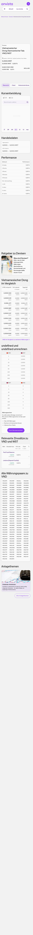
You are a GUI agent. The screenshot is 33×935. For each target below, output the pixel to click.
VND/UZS (11, 556)
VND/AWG (26, 483)
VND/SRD (19, 547)
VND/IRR (11, 507)
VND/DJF (26, 496)
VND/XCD (4, 534)
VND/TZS (11, 550)
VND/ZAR (26, 545)
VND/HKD (11, 505)
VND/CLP (19, 494)
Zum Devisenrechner (16, 430)
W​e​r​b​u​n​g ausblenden (22, 29)
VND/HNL (4, 505)
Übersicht (6, 85)
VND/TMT (4, 554)
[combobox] (15, 102)
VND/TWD (12, 530)
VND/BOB (11, 489)
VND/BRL (26, 489)
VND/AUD (11, 485)
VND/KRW (12, 547)
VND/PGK (26, 534)
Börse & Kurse (4, 16)
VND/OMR (26, 532)
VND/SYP (4, 550)
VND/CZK (11, 552)
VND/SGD (26, 543)
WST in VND (27, 68)
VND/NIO (26, 530)
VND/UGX (11, 554)
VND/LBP (4, 521)
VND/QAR (11, 514)
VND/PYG (4, 536)
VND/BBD (11, 487)
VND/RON (11, 538)
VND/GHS (19, 501)
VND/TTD (4, 552)
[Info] (4, 98)
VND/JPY (11, 509)
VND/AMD (19, 483)
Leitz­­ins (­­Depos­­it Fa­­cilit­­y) (11, 460)
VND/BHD (26, 485)
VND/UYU (4, 556)
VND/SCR (11, 543)
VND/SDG (4, 547)
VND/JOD (26, 509)
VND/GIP (26, 501)
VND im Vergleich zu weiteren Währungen (15, 339)
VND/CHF (26, 541)
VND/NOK (19, 532)
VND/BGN (19, 492)
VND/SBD (26, 538)
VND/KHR (11, 512)
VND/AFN (4, 481)
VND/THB (19, 550)
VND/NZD (19, 530)
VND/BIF (26, 492)
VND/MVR (19, 523)
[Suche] (27, 9)
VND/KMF (4, 516)
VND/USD (19, 556)
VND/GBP (4, 492)
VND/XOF (4, 494)
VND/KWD (26, 516)
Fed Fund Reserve (8, 452)
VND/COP (26, 514)
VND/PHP (19, 536)
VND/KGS (11, 518)
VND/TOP (26, 550)
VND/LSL (26, 518)
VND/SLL (19, 543)
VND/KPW (12, 532)
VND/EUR (19, 498)
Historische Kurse (23, 85)
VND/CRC (4, 496)
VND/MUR (4, 525)
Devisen (11, 16)
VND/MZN (19, 525)
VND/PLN (26, 536)
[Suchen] (27, 102)
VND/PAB (19, 534)
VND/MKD (11, 525)
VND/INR (19, 505)
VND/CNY (26, 494)
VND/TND (19, 552)
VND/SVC (11, 498)
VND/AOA (4, 483)
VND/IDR (26, 505)
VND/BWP (19, 489)
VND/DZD (26, 481)
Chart (13, 85)
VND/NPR (4, 530)
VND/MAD (26, 523)
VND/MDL (4, 527)
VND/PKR (11, 534)
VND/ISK (19, 507)
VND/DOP (4, 498)
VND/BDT (4, 487)
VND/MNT (11, 527)
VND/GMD (12, 501)
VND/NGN (4, 532)
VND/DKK (11, 496)
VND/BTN (4, 489)
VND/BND (11, 492)
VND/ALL (19, 481)
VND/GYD (19, 503)
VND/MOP (19, 521)
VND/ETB (4, 485)
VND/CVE (26, 512)
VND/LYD (11, 521)
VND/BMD (26, 487)
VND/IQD (4, 507)
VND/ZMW (5, 518)
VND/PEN (11, 536)
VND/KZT (4, 514)
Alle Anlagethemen (22, 596)
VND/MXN (26, 525)
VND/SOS (4, 545)
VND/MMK (19, 527)
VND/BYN (11, 558)
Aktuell (11, 9)
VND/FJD (4, 501)
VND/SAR (11, 541)
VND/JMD (4, 509)
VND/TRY (26, 552)
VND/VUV (26, 556)
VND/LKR (11, 545)
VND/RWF (4, 538)
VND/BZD (19, 487)
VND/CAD (19, 512)
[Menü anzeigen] (4, 9)
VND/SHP (19, 545)
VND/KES (19, 514)
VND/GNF (11, 503)
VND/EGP (11, 481)
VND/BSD (19, 485)
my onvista (19, 9)
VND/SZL (26, 547)
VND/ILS (26, 507)
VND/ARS (11, 483)
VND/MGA (26, 521)
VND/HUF (26, 554)
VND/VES (4, 558)
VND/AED (19, 496)
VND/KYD (4, 512)
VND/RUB (19, 538)
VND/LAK (19, 518)
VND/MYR (11, 523)
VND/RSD (4, 543)
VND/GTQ (4, 503)
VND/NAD (26, 527)
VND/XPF (11, 494)
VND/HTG (26, 503)
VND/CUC (19, 516)
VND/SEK (19, 541)
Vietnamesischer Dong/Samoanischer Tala (23, 16)
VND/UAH (19, 554)
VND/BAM (11, 516)
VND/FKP (26, 498)
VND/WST (4, 541)
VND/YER (19, 509)
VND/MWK (5, 523)
